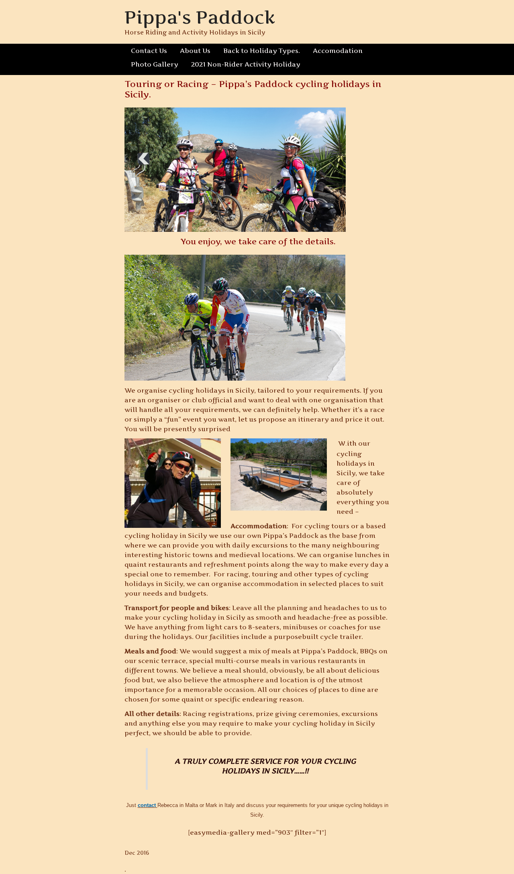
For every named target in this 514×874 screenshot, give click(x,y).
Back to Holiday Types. (261, 51)
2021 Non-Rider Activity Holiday (245, 64)
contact (147, 805)
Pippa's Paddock (199, 17)
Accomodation (338, 51)
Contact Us (149, 51)
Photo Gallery (154, 64)
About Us (195, 51)
